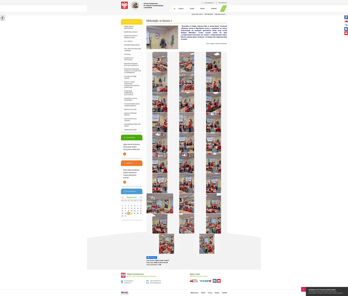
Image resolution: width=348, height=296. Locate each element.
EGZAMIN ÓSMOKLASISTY (132, 45)
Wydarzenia (194, 292)
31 (125, 216)
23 (122, 213)
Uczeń (192, 8)
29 (140, 213)
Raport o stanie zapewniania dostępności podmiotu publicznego (131, 84)
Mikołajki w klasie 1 (159, 20)
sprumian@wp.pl (209, 2)
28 (137, 213)
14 (137, 208)
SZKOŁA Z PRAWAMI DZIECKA (130, 114)
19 (131, 211)
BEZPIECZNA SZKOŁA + (131, 32)
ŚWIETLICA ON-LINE (130, 109)
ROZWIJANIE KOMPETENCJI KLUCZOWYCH (128, 93)
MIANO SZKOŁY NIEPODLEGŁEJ (129, 27)
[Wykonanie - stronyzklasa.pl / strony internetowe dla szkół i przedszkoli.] (124, 293)
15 (140, 208)
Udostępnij (153, 257)
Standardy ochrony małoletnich (130, 99)
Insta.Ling (127, 54)
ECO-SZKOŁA (128, 41)
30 (122, 216)
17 (125, 211)
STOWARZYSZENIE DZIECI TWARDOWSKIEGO (132, 105)
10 (125, 208)
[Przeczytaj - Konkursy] (134, 138)
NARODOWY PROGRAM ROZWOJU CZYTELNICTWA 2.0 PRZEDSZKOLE (132, 71)
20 (134, 211)
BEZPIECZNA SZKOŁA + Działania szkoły (131, 36)
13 (134, 208)
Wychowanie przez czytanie (130, 119)
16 (122, 211)
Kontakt (214, 8)
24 (125, 213)
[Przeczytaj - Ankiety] (134, 163)
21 (137, 211)
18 (128, 211)
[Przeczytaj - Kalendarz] (134, 192)
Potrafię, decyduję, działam (130, 77)
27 (134, 213)
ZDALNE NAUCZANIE (130, 130)
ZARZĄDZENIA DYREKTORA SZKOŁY (132, 125)
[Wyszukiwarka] (223, 8)
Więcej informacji (124, 153)
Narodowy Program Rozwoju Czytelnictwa (131, 64)
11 (128, 208)
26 (131, 213)
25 (128, 213)
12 (131, 208)
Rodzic (202, 8)
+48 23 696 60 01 (222, 2)
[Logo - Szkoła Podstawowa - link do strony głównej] (142, 5)
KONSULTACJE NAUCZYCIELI (128, 59)
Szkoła (181, 8)
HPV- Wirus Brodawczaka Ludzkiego (132, 49)
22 (140, 211)
